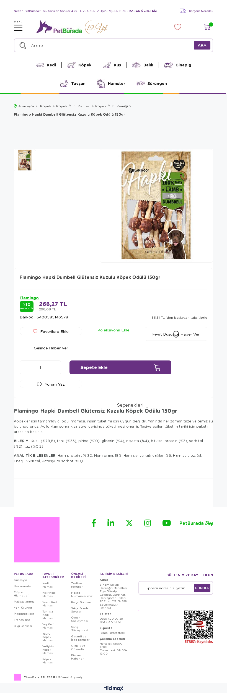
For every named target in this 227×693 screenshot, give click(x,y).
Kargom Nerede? (201, 10)
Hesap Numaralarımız (82, 594)
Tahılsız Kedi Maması (47, 615)
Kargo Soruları (81, 602)
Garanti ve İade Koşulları (80, 638)
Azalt (26, 367)
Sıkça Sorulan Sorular (81, 609)
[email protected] (112, 632)
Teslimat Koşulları (77, 585)
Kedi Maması (47, 585)
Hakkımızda (22, 586)
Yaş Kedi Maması (48, 625)
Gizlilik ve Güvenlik (78, 647)
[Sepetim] (206, 27)
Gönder (202, 588)
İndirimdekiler (24, 613)
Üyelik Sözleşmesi (79, 619)
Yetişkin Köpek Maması (48, 650)
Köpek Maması (47, 660)
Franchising (22, 619)
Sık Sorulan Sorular (56, 10)
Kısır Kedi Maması (49, 594)
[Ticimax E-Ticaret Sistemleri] (113, 689)
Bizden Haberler (77, 656)
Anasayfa (20, 580)
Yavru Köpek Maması (47, 637)
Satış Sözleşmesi (79, 628)
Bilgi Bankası (23, 625)
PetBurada (196, 523)
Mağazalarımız (24, 601)
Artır (54, 367)
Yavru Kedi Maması (50, 603)
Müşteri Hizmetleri (21, 593)
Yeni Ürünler (23, 607)
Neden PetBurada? (27, 10)
